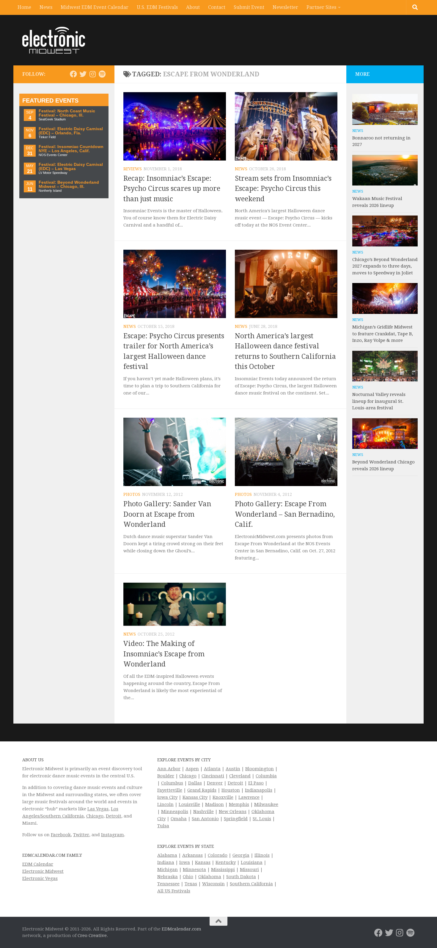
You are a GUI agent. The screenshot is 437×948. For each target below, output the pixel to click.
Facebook (61, 834)
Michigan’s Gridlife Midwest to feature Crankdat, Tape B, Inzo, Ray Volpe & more (382, 333)
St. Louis (262, 818)
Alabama (167, 855)
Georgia (240, 855)
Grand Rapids (201, 790)
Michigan (167, 869)
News (46, 7)
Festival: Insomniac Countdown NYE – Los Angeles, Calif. (71, 148)
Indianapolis (258, 790)
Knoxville (223, 797)
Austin (233, 768)
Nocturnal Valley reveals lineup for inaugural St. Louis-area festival (378, 401)
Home (24, 7)
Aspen (192, 768)
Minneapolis (174, 811)
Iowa (184, 862)
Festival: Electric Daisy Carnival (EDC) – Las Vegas (71, 166)
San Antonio (205, 818)
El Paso (256, 783)
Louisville (189, 804)
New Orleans (232, 811)
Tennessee (168, 883)
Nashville (203, 811)
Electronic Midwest (43, 871)
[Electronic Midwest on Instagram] (92, 74)
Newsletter (285, 7)
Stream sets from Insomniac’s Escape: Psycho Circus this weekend (283, 188)
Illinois (262, 855)
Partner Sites (321, 7)
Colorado (217, 855)
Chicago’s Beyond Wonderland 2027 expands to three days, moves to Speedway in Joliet (385, 266)
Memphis (239, 804)
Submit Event (249, 7)
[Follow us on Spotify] (102, 74)
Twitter (81, 834)
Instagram (112, 834)
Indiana (165, 862)
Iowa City (167, 797)
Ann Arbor (168, 768)
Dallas (195, 783)
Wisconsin (213, 883)
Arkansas (192, 855)
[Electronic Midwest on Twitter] (83, 74)
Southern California (251, 883)
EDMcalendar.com (181, 929)
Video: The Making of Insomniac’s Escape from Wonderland (164, 654)
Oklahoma (209, 876)
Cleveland (240, 776)
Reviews (132, 168)
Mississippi (223, 869)
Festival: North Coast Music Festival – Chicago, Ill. (67, 113)
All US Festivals (173, 891)
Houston (230, 790)
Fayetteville (169, 790)
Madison (214, 804)
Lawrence (249, 797)
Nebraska (167, 876)
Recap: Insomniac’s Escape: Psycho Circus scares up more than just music (171, 188)
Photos (131, 494)
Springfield (236, 818)
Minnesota (194, 869)
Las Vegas (98, 809)
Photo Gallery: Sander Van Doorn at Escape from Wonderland (167, 514)
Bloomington (259, 768)
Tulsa (163, 825)
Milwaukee (266, 804)
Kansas (202, 862)
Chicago (94, 816)
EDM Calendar (37, 864)
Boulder (165, 776)
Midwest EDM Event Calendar (94, 7)
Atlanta (212, 768)
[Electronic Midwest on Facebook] (73, 74)
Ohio (188, 876)
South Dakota (241, 876)
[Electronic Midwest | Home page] (53, 40)
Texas (191, 883)
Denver (215, 783)
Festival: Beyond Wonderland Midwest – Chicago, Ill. (69, 184)
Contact (216, 7)
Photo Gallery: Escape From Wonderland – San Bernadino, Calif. (285, 514)
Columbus (172, 783)
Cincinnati (213, 776)
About (193, 7)
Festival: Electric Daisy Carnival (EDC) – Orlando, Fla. (71, 131)
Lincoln (165, 804)
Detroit (113, 816)
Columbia (266, 776)
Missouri (249, 869)
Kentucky (226, 862)
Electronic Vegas (40, 878)
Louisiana (251, 862)
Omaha (179, 818)
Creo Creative (92, 935)
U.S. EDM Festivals (157, 7)
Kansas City (195, 797)
